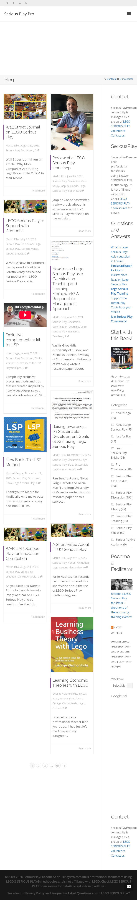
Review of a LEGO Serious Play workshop (68, 163)
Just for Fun (123, 436)
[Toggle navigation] (129, 14)
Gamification (59, 326)
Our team (111, 78)
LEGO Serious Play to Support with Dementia (25, 225)
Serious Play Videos (63, 562)
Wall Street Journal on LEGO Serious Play (23, 132)
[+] (25, 106)
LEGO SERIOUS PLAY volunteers (120, 126)
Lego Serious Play (23, 483)
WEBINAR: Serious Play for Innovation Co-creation (22, 553)
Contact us (118, 135)
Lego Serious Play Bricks (119, 453)
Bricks (38, 358)
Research (73, 331)
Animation (83, 562)
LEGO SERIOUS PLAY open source (120, 203)
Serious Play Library (71, 698)
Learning (74, 326)
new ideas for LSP (30, 363)
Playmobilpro (13, 367)
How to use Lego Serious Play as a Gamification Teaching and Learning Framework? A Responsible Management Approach (67, 288)
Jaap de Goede (69, 186)
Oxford (56, 708)
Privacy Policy (35, 893)
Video (78, 567)
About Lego (123, 413)
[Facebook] (13, 3)
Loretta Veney (29, 248)
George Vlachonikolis (64, 703)
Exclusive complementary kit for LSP (23, 339)
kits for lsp (12, 363)
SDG (70, 464)
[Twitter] (7, 3)
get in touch (85, 886)
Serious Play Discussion (19, 150)
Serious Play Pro (19, 13)
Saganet (73, 190)
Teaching (57, 336)
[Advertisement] (68, 48)
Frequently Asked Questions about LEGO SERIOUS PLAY (91, 893)
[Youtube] (26, 3)
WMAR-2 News (14, 253)
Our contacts (126, 78)
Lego (81, 703)
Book (9, 483)
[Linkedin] (19, 3)
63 (58, 765)
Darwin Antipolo (26, 576)
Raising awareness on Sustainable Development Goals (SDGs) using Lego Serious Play (70, 436)
